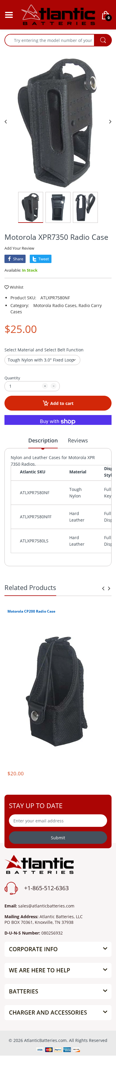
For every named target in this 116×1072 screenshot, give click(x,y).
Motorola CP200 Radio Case (31, 611)
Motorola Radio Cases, (55, 305)
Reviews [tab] (78, 440)
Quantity (12, 378)
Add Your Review (19, 248)
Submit (58, 838)
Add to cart (61, 403)
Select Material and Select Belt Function (44, 350)
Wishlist (16, 287)
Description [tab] (43, 440)
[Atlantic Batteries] (58, 14)
